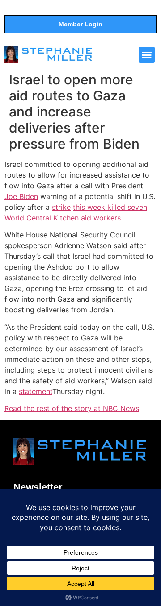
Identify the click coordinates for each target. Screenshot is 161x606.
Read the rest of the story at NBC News (71, 408)
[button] (147, 55)
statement (35, 391)
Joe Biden (21, 196)
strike (61, 207)
